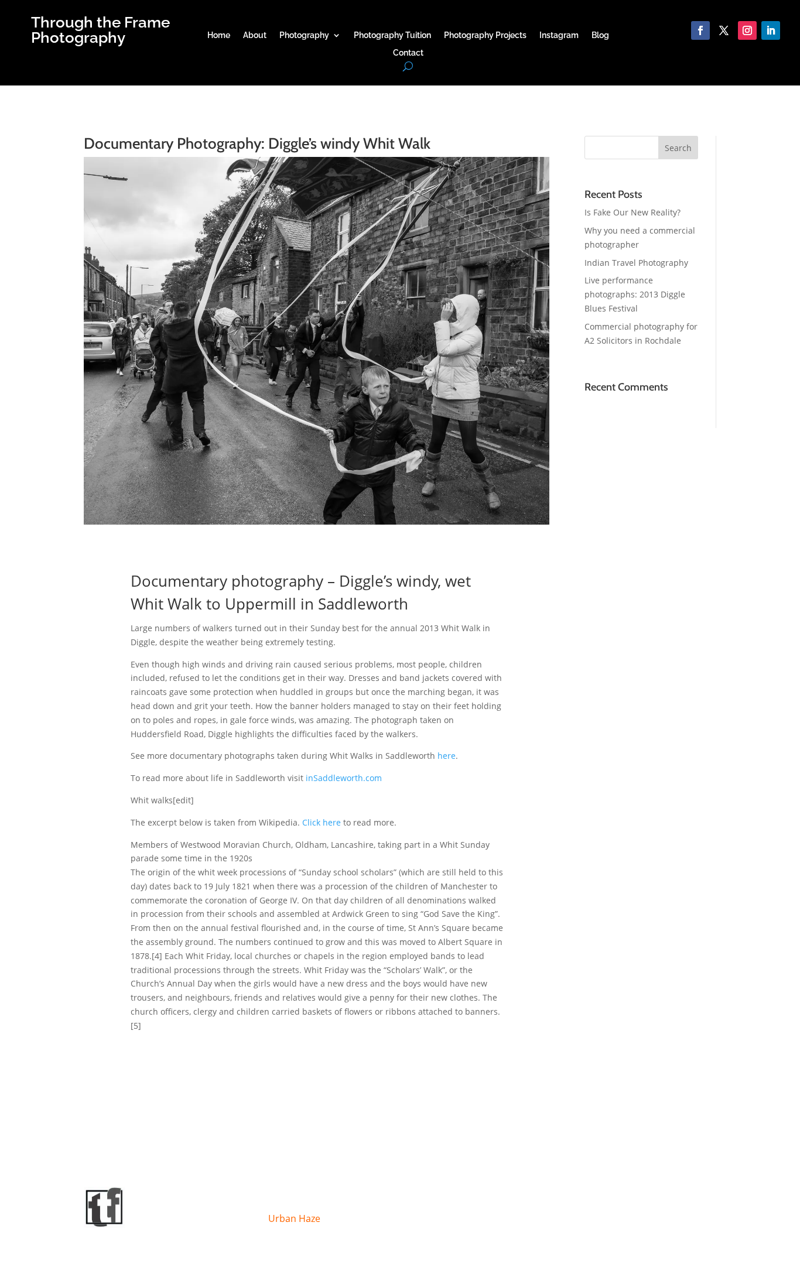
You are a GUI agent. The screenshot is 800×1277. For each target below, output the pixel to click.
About (254, 35)
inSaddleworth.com (344, 777)
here (446, 755)
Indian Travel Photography (636, 262)
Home (218, 35)
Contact (408, 53)
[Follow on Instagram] (747, 30)
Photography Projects (485, 35)
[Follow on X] (723, 30)
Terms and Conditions (311, 1202)
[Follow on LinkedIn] (770, 30)
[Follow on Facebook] (700, 30)
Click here (321, 822)
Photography (304, 35)
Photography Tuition (392, 35)
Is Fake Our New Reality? (632, 212)
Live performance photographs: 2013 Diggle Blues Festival (634, 294)
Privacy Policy (394, 1202)
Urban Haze (294, 1218)
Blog (600, 35)
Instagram (559, 35)
